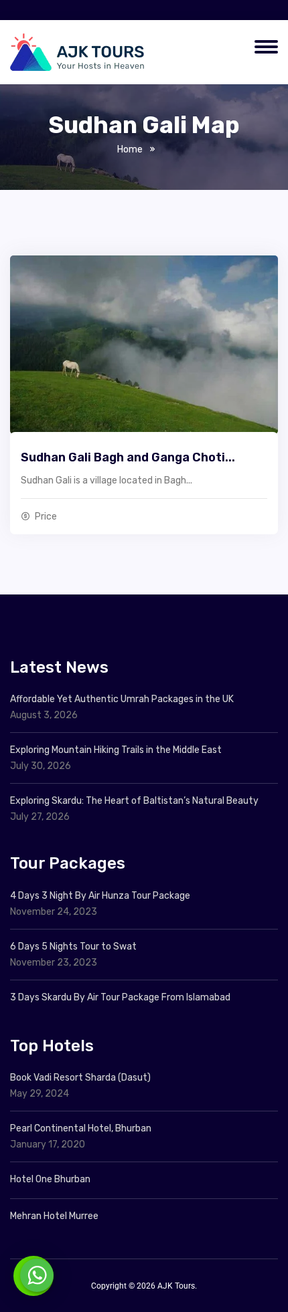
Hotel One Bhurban (50, 1179)
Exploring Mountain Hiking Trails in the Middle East (116, 750)
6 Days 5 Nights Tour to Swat (73, 946)
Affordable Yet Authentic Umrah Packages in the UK (123, 699)
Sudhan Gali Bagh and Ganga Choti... (128, 457)
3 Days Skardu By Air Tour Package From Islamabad (120, 997)
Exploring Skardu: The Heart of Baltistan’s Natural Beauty (134, 800)
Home (130, 149)
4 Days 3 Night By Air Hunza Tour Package (100, 895)
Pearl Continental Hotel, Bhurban (80, 1128)
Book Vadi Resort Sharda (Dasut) (80, 1077)
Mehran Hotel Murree (54, 1216)
